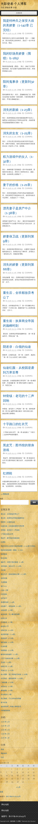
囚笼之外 (4, 618)
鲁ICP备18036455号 (13, 796)
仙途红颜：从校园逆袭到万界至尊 (12, 526)
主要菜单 (19, 13)
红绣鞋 (7, 473)
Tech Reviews (31, 821)
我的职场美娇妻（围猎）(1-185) (12, 550)
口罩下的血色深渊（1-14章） (11, 658)
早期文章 (5, 494)
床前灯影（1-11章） (7, 630)
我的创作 (4, 753)
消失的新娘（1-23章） (18, 109)
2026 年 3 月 (5, 730)
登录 (1, 792)
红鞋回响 (4, 594)
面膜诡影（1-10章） (8, 650)
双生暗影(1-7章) (6, 694)
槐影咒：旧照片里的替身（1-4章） (13, 562)
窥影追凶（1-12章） (8, 642)
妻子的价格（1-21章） (18, 185)
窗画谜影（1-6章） (7, 690)
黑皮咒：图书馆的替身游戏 (10, 538)
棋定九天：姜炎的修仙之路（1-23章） (14, 574)
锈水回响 (4, 558)
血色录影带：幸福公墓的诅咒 (11, 706)
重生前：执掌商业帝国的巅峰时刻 (12, 518)
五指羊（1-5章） (6, 662)
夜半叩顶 (4, 702)
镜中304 (4, 586)
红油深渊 (4, 646)
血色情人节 (5, 626)
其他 (2, 749)
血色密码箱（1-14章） (8, 634)
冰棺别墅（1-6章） (7, 610)
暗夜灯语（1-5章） (7, 666)
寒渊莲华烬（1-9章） (8, 602)
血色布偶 (4, 578)
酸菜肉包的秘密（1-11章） (10, 654)
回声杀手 (4, 598)
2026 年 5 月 (5, 722)
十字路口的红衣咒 (15, 424)
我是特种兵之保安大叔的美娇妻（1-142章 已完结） (18, 25)
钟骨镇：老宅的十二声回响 (10, 530)
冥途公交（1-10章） (8, 670)
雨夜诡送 (4, 554)
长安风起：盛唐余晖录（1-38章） (12, 678)
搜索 (1, 499)
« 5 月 (18, 787)
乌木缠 (3, 570)
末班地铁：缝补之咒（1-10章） (12, 566)
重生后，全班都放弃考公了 (10, 514)
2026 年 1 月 (5, 738)
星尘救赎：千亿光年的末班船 (11, 698)
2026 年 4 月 (5, 726)
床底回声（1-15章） (8, 638)
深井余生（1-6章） (7, 686)
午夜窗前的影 (5, 710)
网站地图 (5, 804)
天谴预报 (4, 582)
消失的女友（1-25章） (18, 133)
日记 (2, 757)
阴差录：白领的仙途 (17, 346)
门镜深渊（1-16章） (8, 682)
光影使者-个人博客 (14, 4)
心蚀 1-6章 (4, 590)
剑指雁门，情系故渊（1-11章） (11, 606)
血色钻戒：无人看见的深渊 (10, 614)
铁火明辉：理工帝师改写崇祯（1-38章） (15, 674)
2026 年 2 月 (5, 734)
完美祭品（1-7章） (7, 622)
